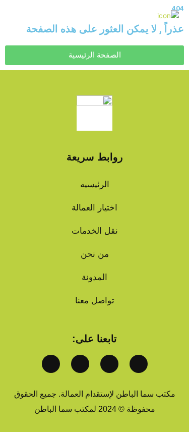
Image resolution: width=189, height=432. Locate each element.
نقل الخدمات (95, 231)
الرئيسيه (94, 184)
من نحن (95, 254)
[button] (15, 15)
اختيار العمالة (94, 207)
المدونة (94, 277)
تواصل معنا (94, 300)
